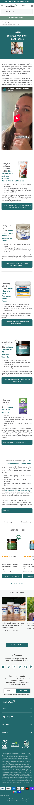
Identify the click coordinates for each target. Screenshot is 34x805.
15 (21, 639)
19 (28, 639)
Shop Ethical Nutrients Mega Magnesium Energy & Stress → (17, 322)
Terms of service (16, 798)
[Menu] (2, 6)
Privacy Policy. (26, 694)
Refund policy (23, 800)
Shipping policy (26, 798)
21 (31, 639)
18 (26, 639)
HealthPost (7, 796)
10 (13, 639)
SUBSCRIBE (23, 691)
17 (24, 639)
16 (23, 639)
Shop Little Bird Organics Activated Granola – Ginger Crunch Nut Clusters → (17, 206)
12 (16, 639)
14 (19, 639)
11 (14, 639)
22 (33, 639)
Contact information (13, 800)
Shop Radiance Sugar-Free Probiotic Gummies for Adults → (17, 264)
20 (29, 639)
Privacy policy (7, 798)
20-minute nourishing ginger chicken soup (18, 490)
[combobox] (16, 11)
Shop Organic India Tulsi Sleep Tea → (14, 442)
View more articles (17, 645)
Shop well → (7, 510)
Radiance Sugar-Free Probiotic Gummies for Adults (7, 236)
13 (18, 639)
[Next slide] (32, 17)
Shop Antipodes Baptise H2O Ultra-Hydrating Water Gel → (17, 380)
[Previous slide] (2, 17)
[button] (23, 6)
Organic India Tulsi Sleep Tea (7, 409)
